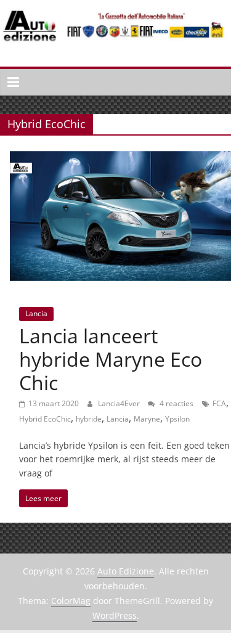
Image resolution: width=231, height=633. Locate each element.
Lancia (36, 313)
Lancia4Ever (120, 403)
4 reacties (175, 403)
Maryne (147, 419)
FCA (219, 403)
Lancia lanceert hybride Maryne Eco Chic (110, 359)
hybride (89, 419)
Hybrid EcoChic (45, 419)
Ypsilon (177, 419)
